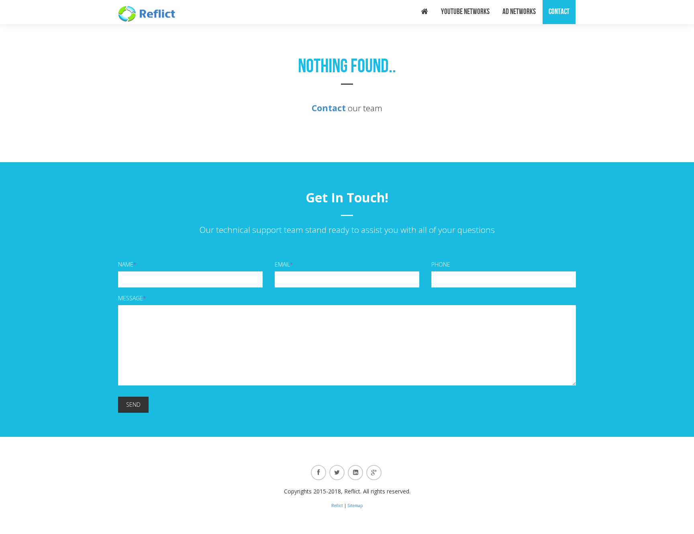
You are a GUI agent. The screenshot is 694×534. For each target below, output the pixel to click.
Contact (559, 11)
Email (284, 264)
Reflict (337, 505)
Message (132, 298)
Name (127, 264)
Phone (440, 264)
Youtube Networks (465, 11)
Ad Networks (519, 11)
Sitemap (355, 505)
